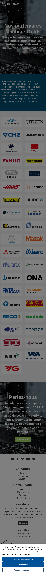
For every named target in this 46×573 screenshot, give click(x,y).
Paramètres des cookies (23, 570)
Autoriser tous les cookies (23, 559)
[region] (23, 558)
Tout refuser (23, 565)
